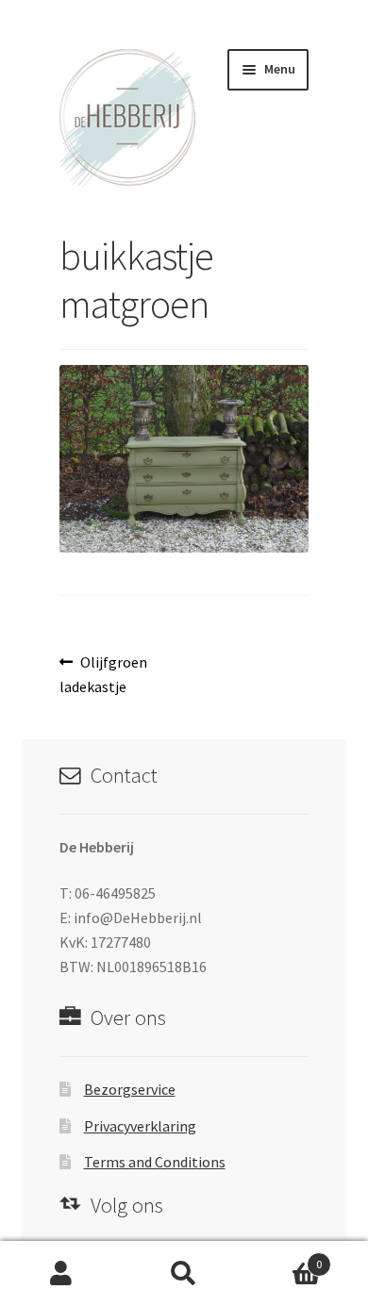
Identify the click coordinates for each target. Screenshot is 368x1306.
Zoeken (184, 1274)
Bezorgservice (130, 1089)
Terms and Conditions (155, 1161)
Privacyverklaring (140, 1125)
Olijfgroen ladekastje (103, 674)
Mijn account (61, 1274)
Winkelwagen (283, 1257)
